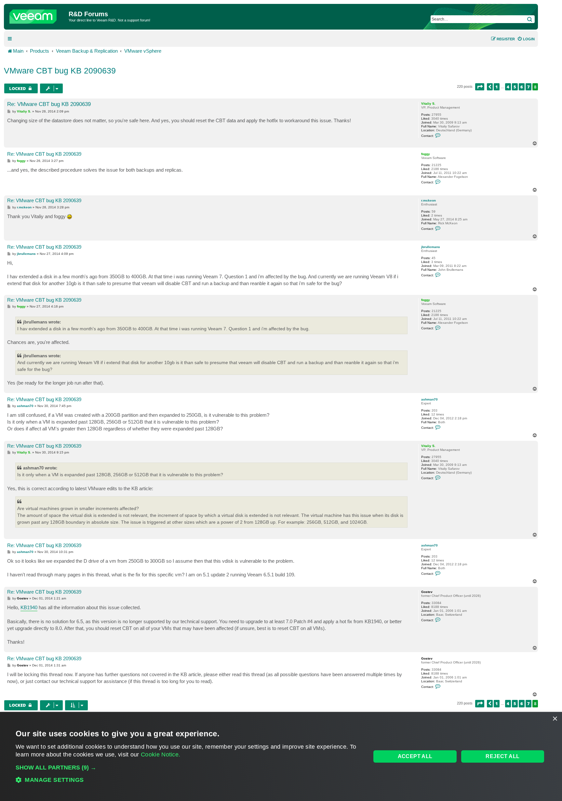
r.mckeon (428, 200)
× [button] (554, 718)
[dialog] (281, 756)
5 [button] (515, 87)
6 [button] (521, 87)
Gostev (427, 592)
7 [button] (528, 87)
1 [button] (496, 87)
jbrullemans (430, 247)
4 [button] (508, 87)
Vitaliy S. (428, 103)
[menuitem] (526, 39)
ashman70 (429, 399)
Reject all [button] (502, 756)
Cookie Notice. (160, 754)
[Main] (37, 15)
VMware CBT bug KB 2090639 (60, 70)
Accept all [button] (415, 756)
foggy (425, 154)
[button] (479, 86)
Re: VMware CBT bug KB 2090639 (49, 104)
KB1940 (28, 607)
